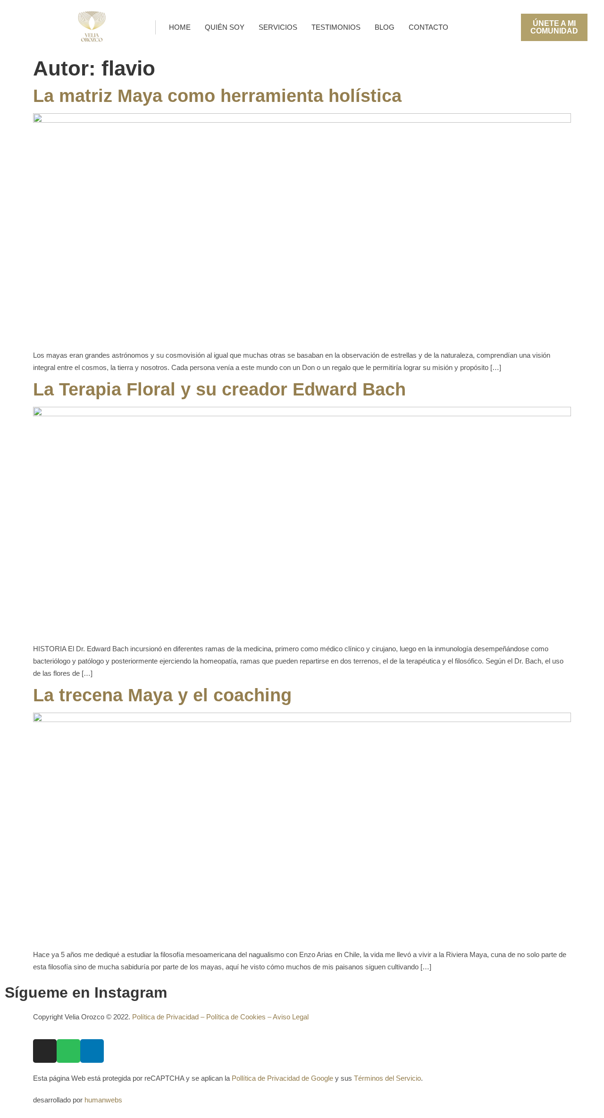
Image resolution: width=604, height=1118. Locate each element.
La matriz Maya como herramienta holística (217, 96)
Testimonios (336, 27)
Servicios (278, 27)
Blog (384, 27)
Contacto (428, 27)
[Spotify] (68, 1051)
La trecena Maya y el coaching (162, 695)
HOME (180, 27)
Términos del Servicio (387, 1078)
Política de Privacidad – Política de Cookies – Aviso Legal (220, 1017)
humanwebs (103, 1100)
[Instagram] (45, 1051)
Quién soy (224, 27)
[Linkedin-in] (92, 1051)
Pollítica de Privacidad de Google (282, 1078)
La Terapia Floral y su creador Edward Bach (219, 389)
